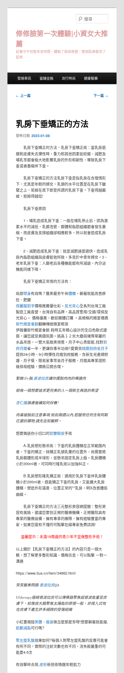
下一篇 (100, 95)
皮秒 (43, 664)
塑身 (27, 293)
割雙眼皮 (57, 433)
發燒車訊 (24, 78)
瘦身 (49, 621)
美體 (38, 621)
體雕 (72, 293)
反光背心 (72, 305)
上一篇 (23, 95)
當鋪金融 (46, 78)
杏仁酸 (21, 402)
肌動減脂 (23, 627)
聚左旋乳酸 (25, 640)
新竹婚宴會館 (27, 323)
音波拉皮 (40, 378)
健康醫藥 (91, 78)
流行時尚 (69, 78)
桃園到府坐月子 (95, 348)
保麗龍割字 (25, 305)
